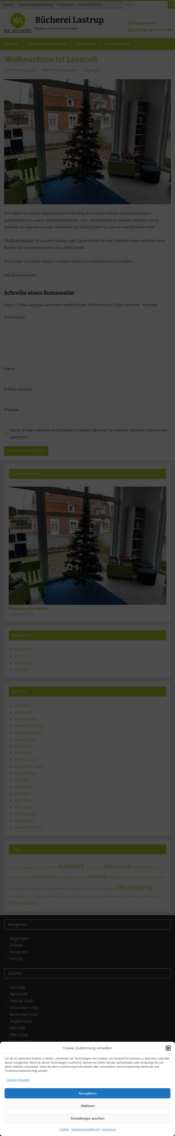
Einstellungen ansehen (87, 1118)
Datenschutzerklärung (86, 1129)
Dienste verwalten (18, 1080)
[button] (168, 1048)
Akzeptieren (87, 1093)
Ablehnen (88, 1106)
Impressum (109, 1129)
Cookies (64, 1129)
